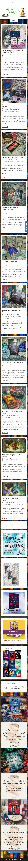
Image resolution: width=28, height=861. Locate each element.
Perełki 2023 (11, 57)
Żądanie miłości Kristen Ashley (12, 157)
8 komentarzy (7, 59)
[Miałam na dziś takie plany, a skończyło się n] (14, 837)
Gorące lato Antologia (9, 261)
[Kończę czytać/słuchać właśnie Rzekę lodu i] (14, 786)
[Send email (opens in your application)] (16, 2)
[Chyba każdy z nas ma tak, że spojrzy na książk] (14, 760)
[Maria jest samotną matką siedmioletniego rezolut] (14, 709)
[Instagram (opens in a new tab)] (14, 2)
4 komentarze (7, 318)
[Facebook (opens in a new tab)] (12, 2)
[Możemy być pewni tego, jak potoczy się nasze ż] (14, 812)
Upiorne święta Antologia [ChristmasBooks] (10, 208)
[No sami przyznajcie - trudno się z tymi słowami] (14, 735)
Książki (5, 57)
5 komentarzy (19, 214)
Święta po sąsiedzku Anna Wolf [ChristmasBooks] (12, 51)
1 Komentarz (19, 367)
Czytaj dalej (5, 74)
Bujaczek (6, 55)
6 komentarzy (7, 113)
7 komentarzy (19, 504)
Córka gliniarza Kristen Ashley (12, 362)
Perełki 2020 (11, 316)
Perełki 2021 (11, 111)
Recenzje (18, 57)
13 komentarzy (19, 266)
